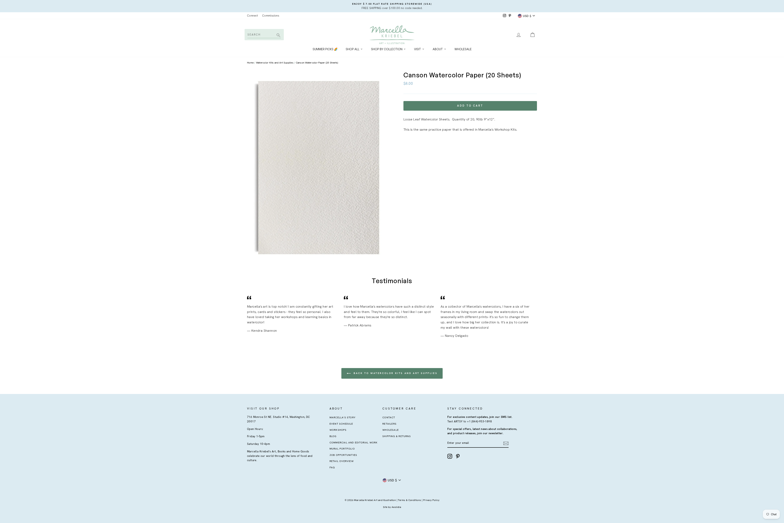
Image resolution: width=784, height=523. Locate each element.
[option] (392, 6)
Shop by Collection (386, 49)
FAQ (332, 467)
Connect (252, 15)
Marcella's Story (342, 417)
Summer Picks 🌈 (325, 49)
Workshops (338, 430)
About (438, 49)
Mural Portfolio (342, 448)
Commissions (270, 15)
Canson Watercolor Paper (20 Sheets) (317, 62)
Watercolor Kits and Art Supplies (274, 62)
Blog (333, 436)
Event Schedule (341, 423)
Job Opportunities (343, 455)
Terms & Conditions (409, 500)
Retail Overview (342, 461)
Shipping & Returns (396, 436)
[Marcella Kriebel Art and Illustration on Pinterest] (457, 456)
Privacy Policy (431, 500)
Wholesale (463, 49)
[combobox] (263, 34)
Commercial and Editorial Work (354, 442)
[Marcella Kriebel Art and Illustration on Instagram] (449, 456)
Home (250, 62)
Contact (388, 417)
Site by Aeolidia (392, 507)
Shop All (352, 49)
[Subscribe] (506, 443)
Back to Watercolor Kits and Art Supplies (395, 373)
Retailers (389, 423)
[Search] (278, 35)
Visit (417, 49)
